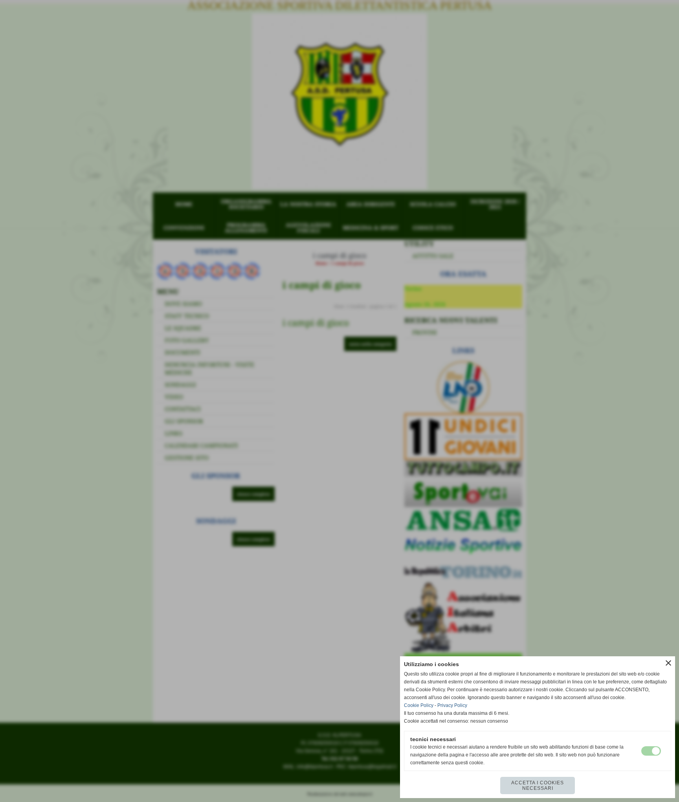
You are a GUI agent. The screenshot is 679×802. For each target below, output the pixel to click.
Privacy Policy (452, 705)
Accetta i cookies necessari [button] (537, 785)
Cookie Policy (418, 705)
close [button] (668, 663)
